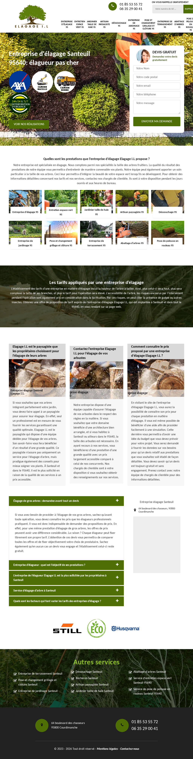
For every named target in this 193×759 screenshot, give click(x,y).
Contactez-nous (129, 749)
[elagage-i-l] (31, 16)
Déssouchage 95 (119, 24)
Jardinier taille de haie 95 (92, 24)
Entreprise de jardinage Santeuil (38, 691)
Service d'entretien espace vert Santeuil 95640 (152, 680)
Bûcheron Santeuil (87, 678)
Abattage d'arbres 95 (179, 24)
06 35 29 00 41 (131, 9)
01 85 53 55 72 (131, 4)
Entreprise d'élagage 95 (67, 24)
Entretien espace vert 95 (79, 24)
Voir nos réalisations (29, 124)
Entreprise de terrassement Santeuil (40, 673)
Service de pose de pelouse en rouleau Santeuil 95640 (151, 691)
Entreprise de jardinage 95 (134, 24)
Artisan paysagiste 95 (104, 24)
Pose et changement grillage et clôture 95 (148, 24)
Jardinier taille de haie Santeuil (95, 691)
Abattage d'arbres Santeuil (149, 671)
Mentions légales (107, 749)
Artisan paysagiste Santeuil (92, 684)
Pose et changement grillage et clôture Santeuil (37, 682)
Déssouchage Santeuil (89, 671)
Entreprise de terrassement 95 (164, 24)
